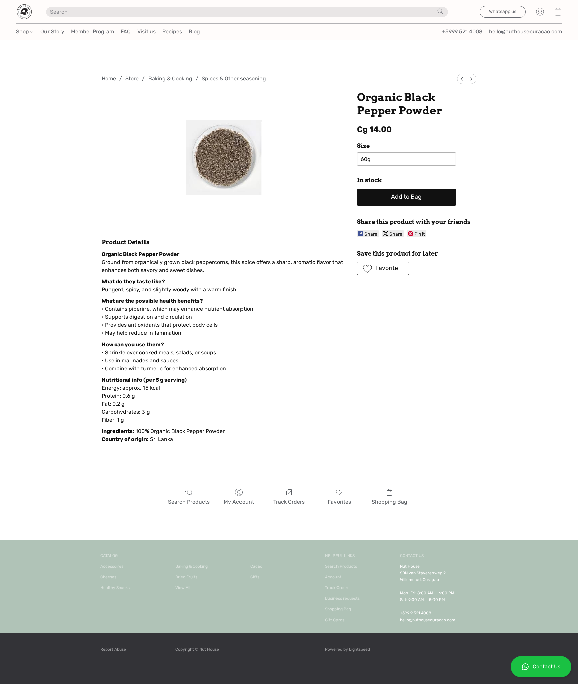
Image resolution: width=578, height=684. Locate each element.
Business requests (342, 598)
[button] (541, 666)
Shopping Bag (389, 502)
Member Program (92, 31)
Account (333, 577)
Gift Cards (334, 620)
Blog (194, 31)
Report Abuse (113, 649)
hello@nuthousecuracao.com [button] (525, 31)
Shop (23, 31)
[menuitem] (462, 79)
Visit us (146, 31)
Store (132, 78)
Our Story (52, 31)
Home (109, 78)
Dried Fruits (186, 577)
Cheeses (108, 577)
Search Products (189, 502)
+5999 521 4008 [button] (462, 31)
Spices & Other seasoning (234, 78)
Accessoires (111, 566)
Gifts (254, 577)
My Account (239, 502)
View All (182, 587)
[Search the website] (440, 11)
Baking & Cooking (170, 78)
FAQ (126, 31)
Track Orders (289, 502)
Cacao (256, 566)
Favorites (339, 502)
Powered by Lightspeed (347, 649)
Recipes (172, 31)
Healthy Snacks (115, 587)
